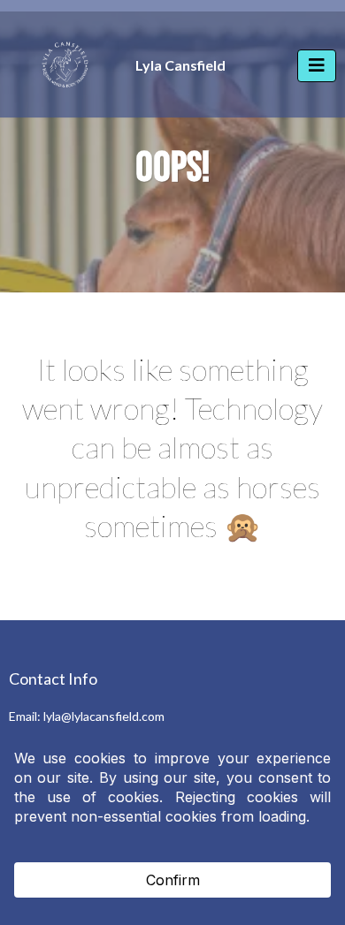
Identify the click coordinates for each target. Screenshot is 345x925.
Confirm (173, 880)
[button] (316, 65)
